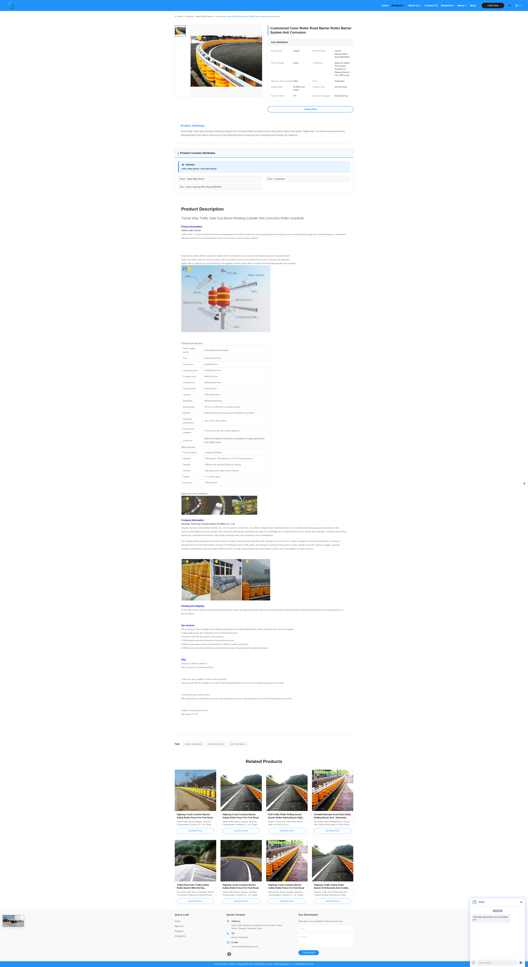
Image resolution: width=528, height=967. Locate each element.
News (460, 5)
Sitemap (232, 964)
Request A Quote (447, 5)
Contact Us (431, 5)
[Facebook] (524, 483)
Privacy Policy (220, 964)
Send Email (308, 952)
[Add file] (473, 963)
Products (397, 5)
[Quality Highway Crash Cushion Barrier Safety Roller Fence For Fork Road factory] (195, 790)
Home (384, 5)
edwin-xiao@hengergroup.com (244, 946)
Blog (472, 5)
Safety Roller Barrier (204, 16)
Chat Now (493, 5)
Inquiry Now (310, 109)
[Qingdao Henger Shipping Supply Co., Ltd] (11, 5)
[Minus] (521, 902)
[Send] (521, 963)
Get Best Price (195, 831)
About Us (413, 5)
